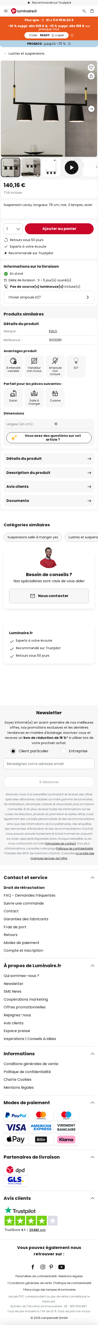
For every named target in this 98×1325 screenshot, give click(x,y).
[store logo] (26, 10)
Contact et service (25, 877)
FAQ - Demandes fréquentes (29, 895)
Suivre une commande (24, 903)
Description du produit (28, 472)
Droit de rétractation (24, 887)
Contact (11, 911)
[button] (10, 167)
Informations (19, 1053)
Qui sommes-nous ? (21, 975)
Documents (17, 500)
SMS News (12, 991)
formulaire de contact (60, 843)
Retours (11, 934)
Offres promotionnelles (25, 1007)
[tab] (49, 914)
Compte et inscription (23, 950)
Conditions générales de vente (31, 1063)
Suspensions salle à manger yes (33, 537)
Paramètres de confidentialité (36, 1276)
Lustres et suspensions (26, 53)
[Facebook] (36, 1267)
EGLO (53, 331)
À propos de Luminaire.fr (32, 965)
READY (46, 35)
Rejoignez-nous (17, 1015)
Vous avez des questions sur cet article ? (53, 437)
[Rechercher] (84, 10)
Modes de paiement (21, 942)
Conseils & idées (41, 1038)
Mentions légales (19, 1087)
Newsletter (13, 983)
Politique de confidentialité (74, 848)
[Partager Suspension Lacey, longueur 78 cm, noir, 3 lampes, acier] (91, 76)
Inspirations (14, 1038)
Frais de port (15, 927)
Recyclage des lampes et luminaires (50, 1290)
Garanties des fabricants (26, 919)
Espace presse (17, 1030)
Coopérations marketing (26, 999)
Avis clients (17, 486)
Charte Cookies (17, 1079)
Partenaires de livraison (32, 1157)
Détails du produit (24, 458)
